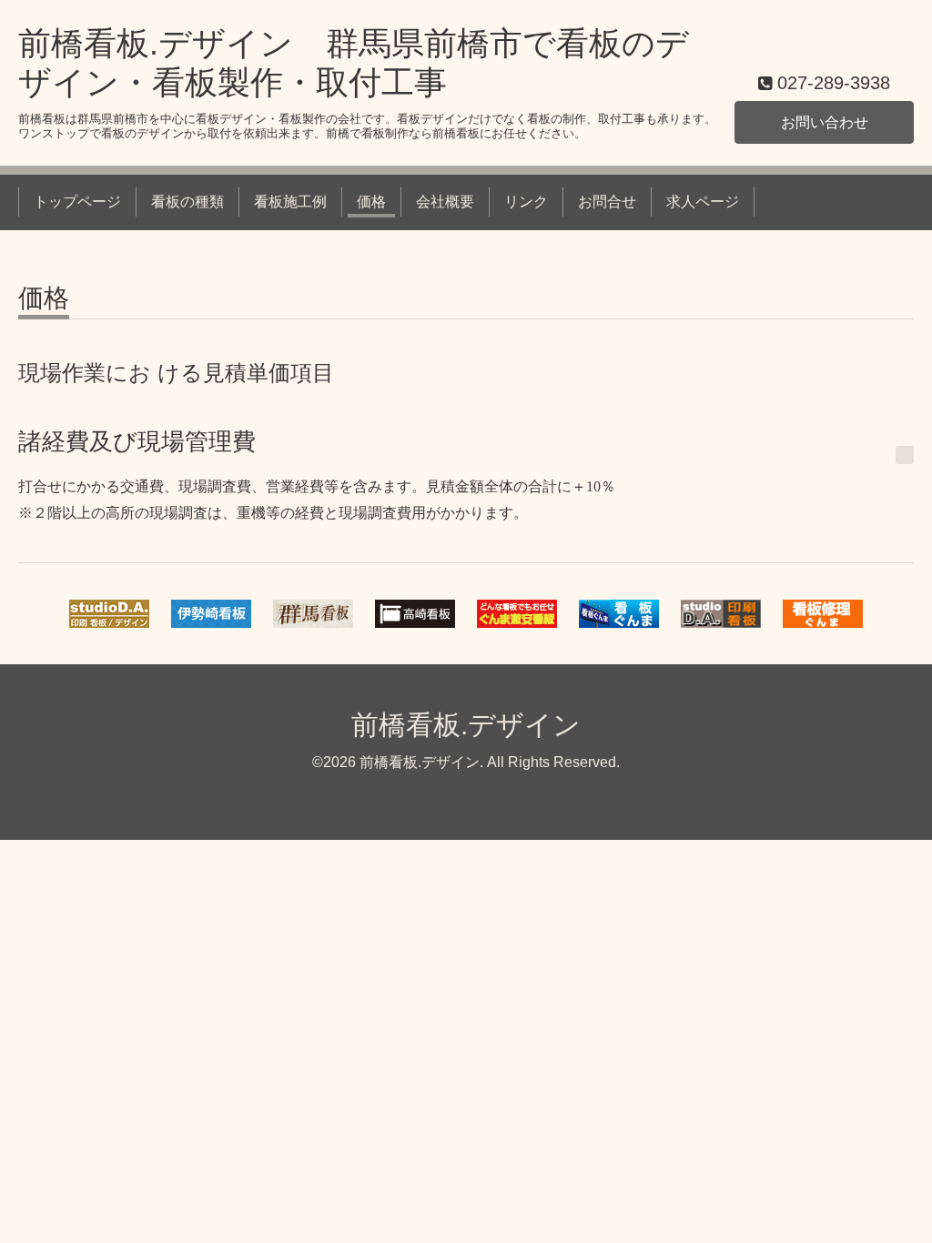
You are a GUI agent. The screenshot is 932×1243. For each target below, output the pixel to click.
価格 (371, 201)
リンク (526, 201)
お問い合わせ (824, 122)
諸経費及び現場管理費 (137, 441)
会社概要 (445, 201)
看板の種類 (187, 201)
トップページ (77, 201)
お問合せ (607, 201)
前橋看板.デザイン (466, 725)
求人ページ (702, 201)
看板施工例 (290, 201)
